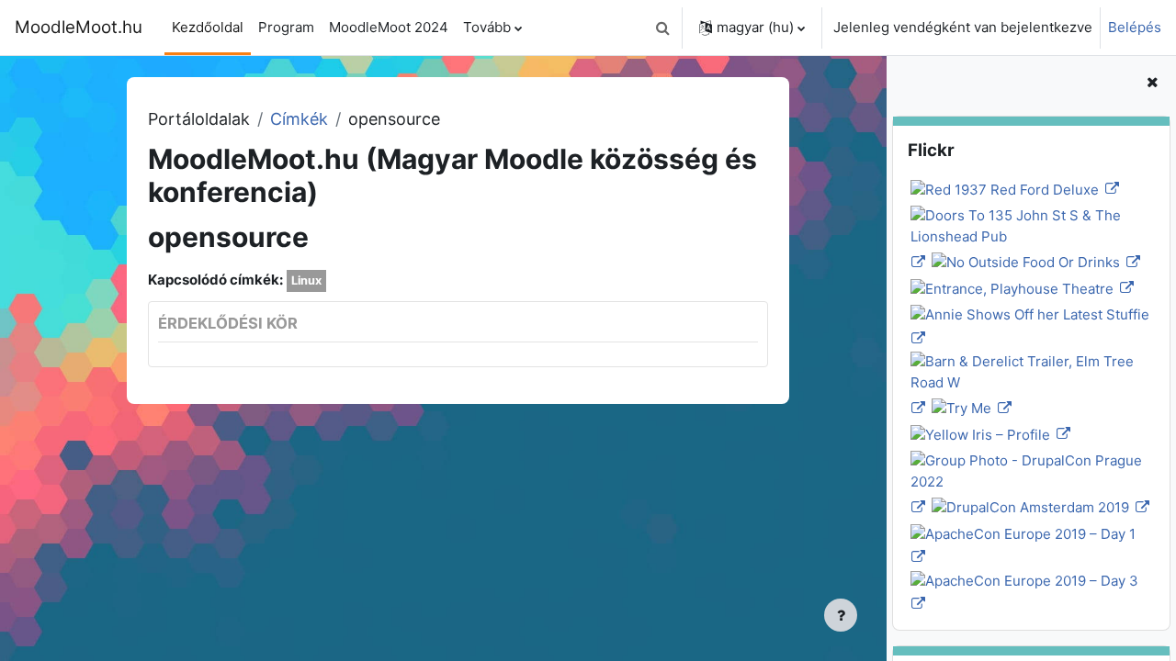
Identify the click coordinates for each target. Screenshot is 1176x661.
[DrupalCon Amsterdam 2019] (1039, 507)
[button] (662, 27)
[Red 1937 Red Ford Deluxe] (1013, 188)
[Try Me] (970, 408)
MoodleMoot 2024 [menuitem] (388, 27)
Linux (306, 280)
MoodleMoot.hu (78, 27)
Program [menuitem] (286, 27)
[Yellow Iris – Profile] (989, 434)
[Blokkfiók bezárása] (1152, 83)
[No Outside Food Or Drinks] (1034, 262)
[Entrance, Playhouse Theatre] (1021, 288)
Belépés (1134, 27)
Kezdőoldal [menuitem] (207, 27)
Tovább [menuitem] (487, 27)
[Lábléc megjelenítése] (840, 615)
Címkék (299, 119)
